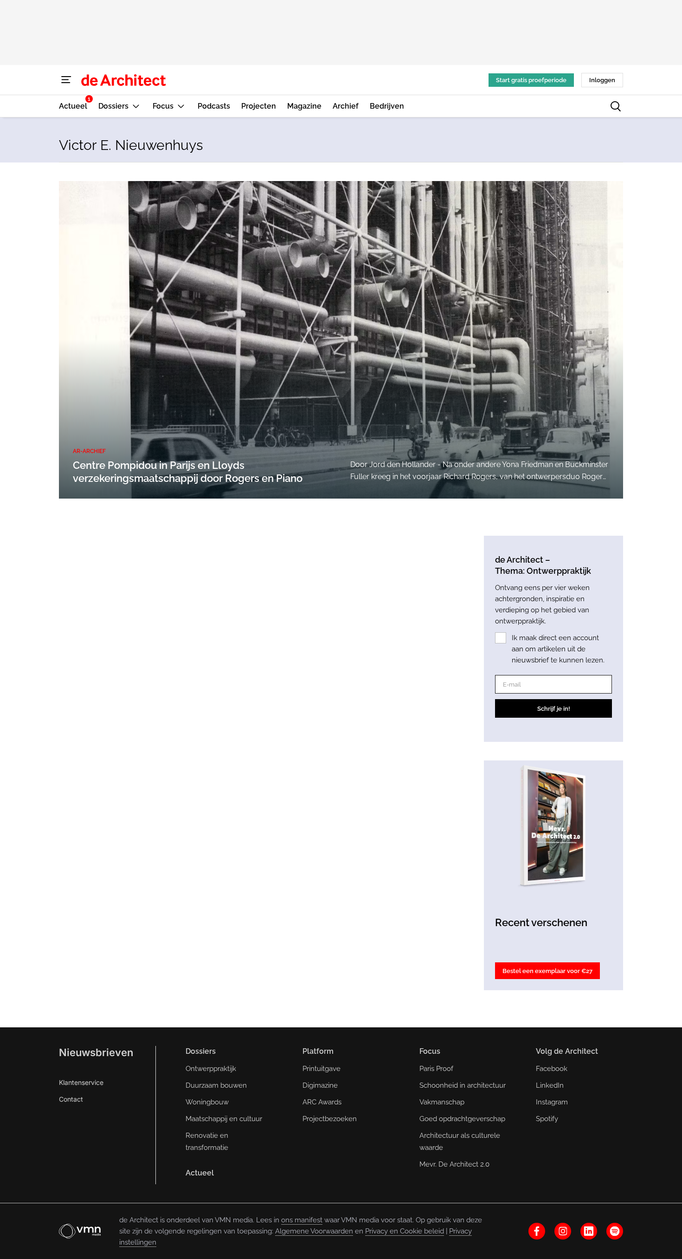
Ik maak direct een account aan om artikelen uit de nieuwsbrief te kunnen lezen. (558, 649)
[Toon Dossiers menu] (136, 106)
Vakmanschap (441, 1102)
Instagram (552, 1102)
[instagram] (562, 1231)
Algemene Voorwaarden (314, 1231)
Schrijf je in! (553, 708)
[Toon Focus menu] (181, 106)
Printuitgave (321, 1068)
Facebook (551, 1068)
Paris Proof (436, 1068)
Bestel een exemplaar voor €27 (547, 970)
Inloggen (602, 80)
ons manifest (301, 1220)
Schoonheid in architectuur (462, 1085)
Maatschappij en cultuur (224, 1119)
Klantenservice (81, 1082)
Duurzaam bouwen (216, 1085)
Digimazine (320, 1085)
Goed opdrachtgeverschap (462, 1119)
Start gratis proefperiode (531, 80)
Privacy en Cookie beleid (404, 1231)
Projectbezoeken (329, 1119)
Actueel (200, 1172)
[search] (615, 106)
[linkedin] (588, 1231)
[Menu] (66, 80)
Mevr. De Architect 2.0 (454, 1164)
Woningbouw (207, 1102)
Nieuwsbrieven (96, 1052)
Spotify (547, 1119)
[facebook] (536, 1231)
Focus (429, 1051)
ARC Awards (321, 1102)
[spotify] (614, 1231)
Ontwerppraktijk (211, 1068)
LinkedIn (550, 1085)
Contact (71, 1099)
